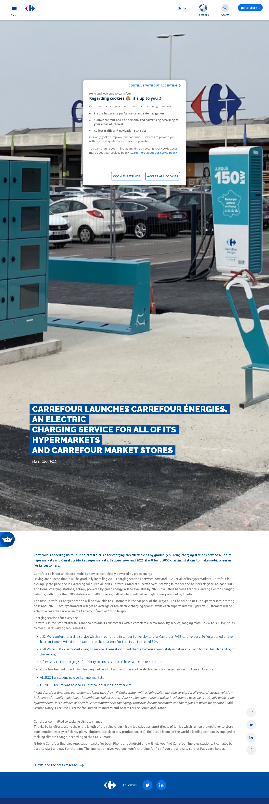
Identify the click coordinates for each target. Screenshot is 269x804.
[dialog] (134, 132)
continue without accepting (153, 85)
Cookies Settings (126, 176)
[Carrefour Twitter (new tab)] (147, 785)
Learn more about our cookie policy (153, 152)
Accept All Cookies (162, 176)
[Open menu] (14, 8)
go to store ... (250, 7)
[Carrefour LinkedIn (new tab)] (161, 785)
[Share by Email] (251, 712)
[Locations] (203, 8)
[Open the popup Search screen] (225, 8)
